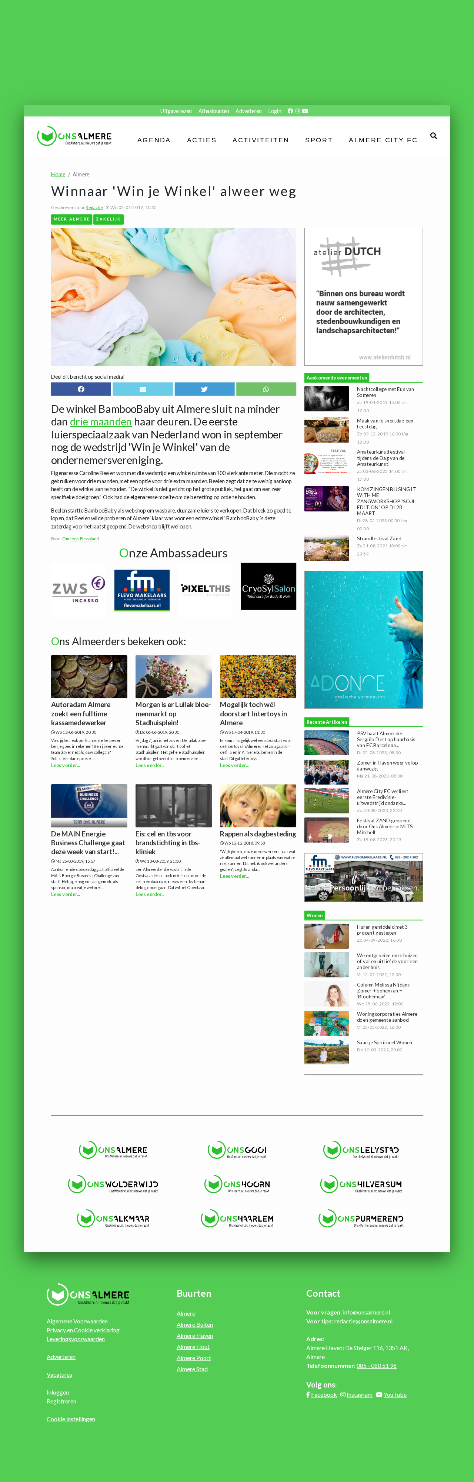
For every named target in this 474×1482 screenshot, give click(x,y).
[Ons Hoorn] (237, 1184)
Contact (323, 1293)
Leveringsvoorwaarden (76, 1338)
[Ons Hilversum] (361, 1184)
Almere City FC (383, 140)
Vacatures (59, 1374)
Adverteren (248, 110)
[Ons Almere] (113, 1150)
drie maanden (101, 421)
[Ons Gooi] (237, 1150)
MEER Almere (72, 218)
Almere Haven (195, 1335)
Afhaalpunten (213, 110)
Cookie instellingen (71, 1418)
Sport (319, 140)
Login (274, 110)
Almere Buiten (195, 1324)
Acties (202, 140)
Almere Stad (192, 1368)
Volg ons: (321, 1384)
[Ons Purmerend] (361, 1218)
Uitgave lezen (176, 110)
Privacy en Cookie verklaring (83, 1329)
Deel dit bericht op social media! (88, 377)
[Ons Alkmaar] (113, 1218)
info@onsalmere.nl (366, 1312)
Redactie (94, 207)
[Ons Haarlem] (237, 1218)
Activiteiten (261, 140)
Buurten (194, 1293)
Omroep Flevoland (80, 538)
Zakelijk (108, 218)
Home (58, 174)
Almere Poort (194, 1357)
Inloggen (58, 1392)
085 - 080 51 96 (377, 1365)
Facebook (324, 1394)
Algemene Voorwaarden (77, 1320)
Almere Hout (193, 1346)
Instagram (360, 1394)
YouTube (395, 1394)
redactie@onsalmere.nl (363, 1320)
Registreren (61, 1401)
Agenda (154, 140)
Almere (186, 1313)
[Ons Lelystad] (361, 1150)
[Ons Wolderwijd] (113, 1184)
